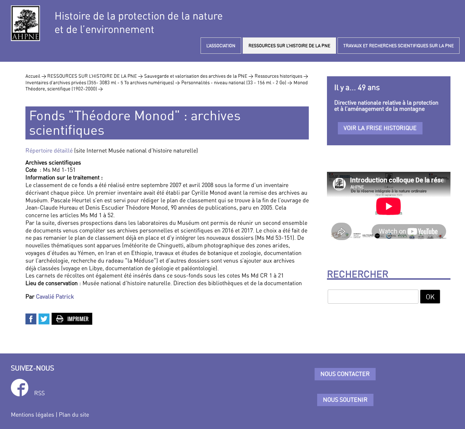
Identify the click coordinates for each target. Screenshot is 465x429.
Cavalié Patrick (55, 296)
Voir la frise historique (380, 127)
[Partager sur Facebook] (31, 318)
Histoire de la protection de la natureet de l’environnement (138, 22)
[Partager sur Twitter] (44, 318)
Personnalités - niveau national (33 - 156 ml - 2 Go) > (236, 82)
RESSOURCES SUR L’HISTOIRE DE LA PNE (289, 45)
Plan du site (74, 414)
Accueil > (36, 76)
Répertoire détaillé (49, 150)
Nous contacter (345, 373)
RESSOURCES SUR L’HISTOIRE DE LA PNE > (95, 76)
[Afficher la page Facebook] (19, 389)
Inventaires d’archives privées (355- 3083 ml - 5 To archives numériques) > (102, 82)
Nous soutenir (345, 399)
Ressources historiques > (281, 76)
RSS (39, 393)
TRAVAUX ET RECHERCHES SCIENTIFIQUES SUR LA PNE (398, 45)
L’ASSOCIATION (220, 45)
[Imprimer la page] (72, 318)
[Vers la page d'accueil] (25, 23)
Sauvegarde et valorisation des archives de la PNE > (198, 76)
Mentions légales (32, 414)
